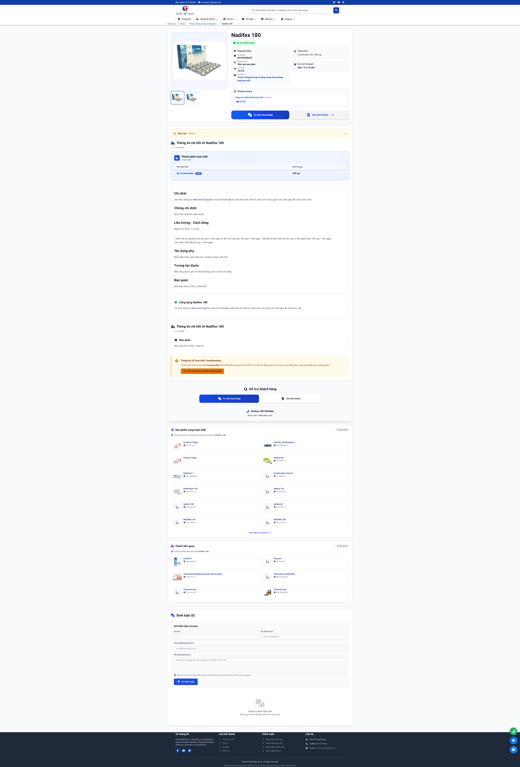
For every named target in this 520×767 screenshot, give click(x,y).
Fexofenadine (190, 173)
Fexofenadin (303, 54)
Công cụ (289, 19)
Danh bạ (269, 19)
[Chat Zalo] (513, 740)
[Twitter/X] (343, 2)
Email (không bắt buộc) (184, 643)
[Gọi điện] (513, 731)
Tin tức (230, 19)
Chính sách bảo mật (274, 743)
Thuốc (182, 24)
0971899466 (321, 744)
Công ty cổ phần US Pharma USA (253, 97)
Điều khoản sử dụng (274, 739)
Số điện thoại (267, 631)
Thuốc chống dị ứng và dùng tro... (203, 24)
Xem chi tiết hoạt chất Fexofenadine (204, 371)
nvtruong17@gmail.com (325, 748)
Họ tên (177, 631)
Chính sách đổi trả (273, 751)
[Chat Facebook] (513, 749)
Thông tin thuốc (208, 19)
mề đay (227, 199)
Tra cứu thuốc (228, 739)
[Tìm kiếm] (336, 10)
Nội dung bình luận (182, 655)
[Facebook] (334, 2)
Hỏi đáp (249, 19)
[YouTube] (339, 2)
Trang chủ (186, 19)
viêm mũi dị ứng (201, 199)
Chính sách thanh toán (275, 747)
